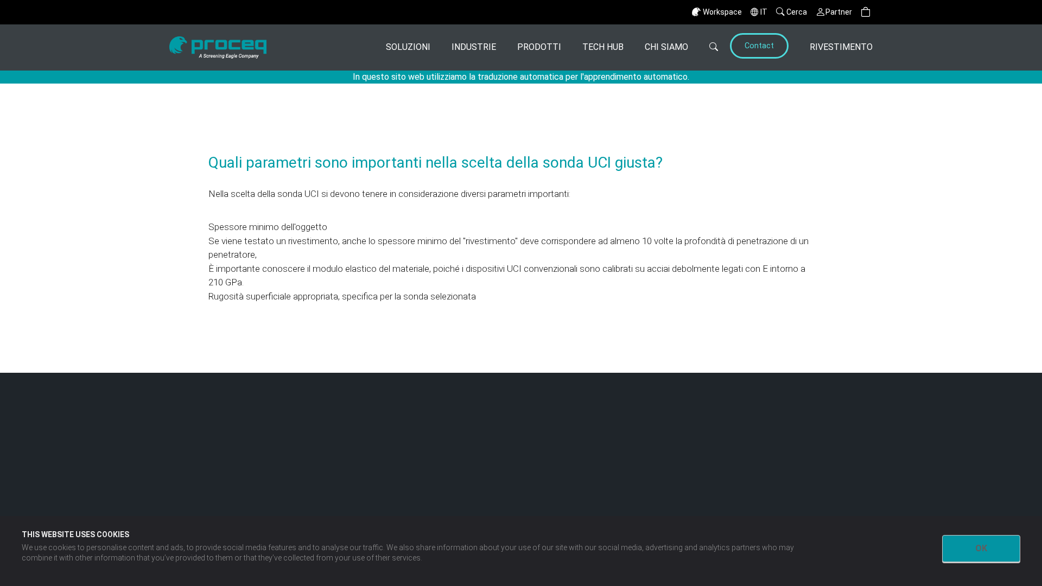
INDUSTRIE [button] (474, 47)
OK (981, 548)
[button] (866, 12)
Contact (759, 45)
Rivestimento (841, 47)
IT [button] (763, 12)
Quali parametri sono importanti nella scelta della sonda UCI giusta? (435, 162)
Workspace (722, 12)
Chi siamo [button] (666, 47)
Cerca (796, 12)
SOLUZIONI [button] (408, 47)
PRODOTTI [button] (539, 47)
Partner (838, 12)
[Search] (707, 47)
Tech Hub (603, 47)
